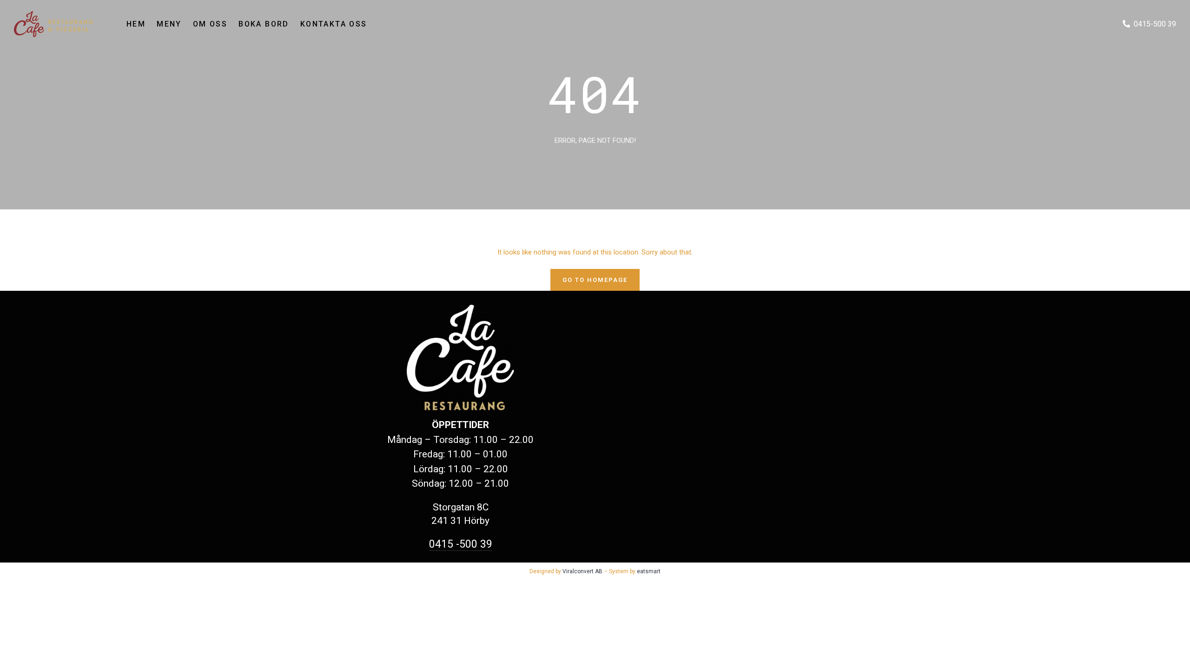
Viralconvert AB (582, 571)
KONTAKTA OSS (333, 24)
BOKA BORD (263, 24)
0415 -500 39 (460, 544)
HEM (135, 24)
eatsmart (649, 571)
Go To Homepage (594, 279)
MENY (169, 24)
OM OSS (210, 24)
